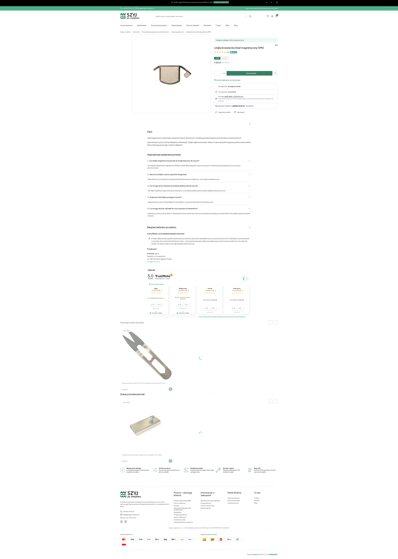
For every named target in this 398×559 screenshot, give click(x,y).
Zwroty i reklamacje (180, 517)
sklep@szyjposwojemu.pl (146, 8)
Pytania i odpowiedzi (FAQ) (182, 500)
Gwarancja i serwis (180, 520)
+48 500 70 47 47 (128, 8)
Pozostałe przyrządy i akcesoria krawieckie (155, 32)
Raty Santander (206, 508)
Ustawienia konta (233, 503)
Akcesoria (136, 32)
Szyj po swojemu (125, 32)
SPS (276, 45)
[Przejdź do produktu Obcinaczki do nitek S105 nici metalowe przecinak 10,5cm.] (147, 354)
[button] (250, 16)
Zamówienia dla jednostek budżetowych (182, 509)
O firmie (256, 498)
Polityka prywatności (180, 515)
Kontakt (256, 500)
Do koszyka (251, 73)
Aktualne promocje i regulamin (210, 500)
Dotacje (176, 505)
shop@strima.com (153, 262)
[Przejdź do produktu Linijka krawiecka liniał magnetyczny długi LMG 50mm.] (147, 426)
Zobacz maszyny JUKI (221, 2)
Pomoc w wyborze (180, 503)
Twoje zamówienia (233, 498)
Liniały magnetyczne (177, 32)
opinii (167, 278)
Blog (255, 503)
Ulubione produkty (234, 500)
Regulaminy (177, 512)
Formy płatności (206, 503)
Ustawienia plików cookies (182, 522)
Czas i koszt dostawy (207, 505)
